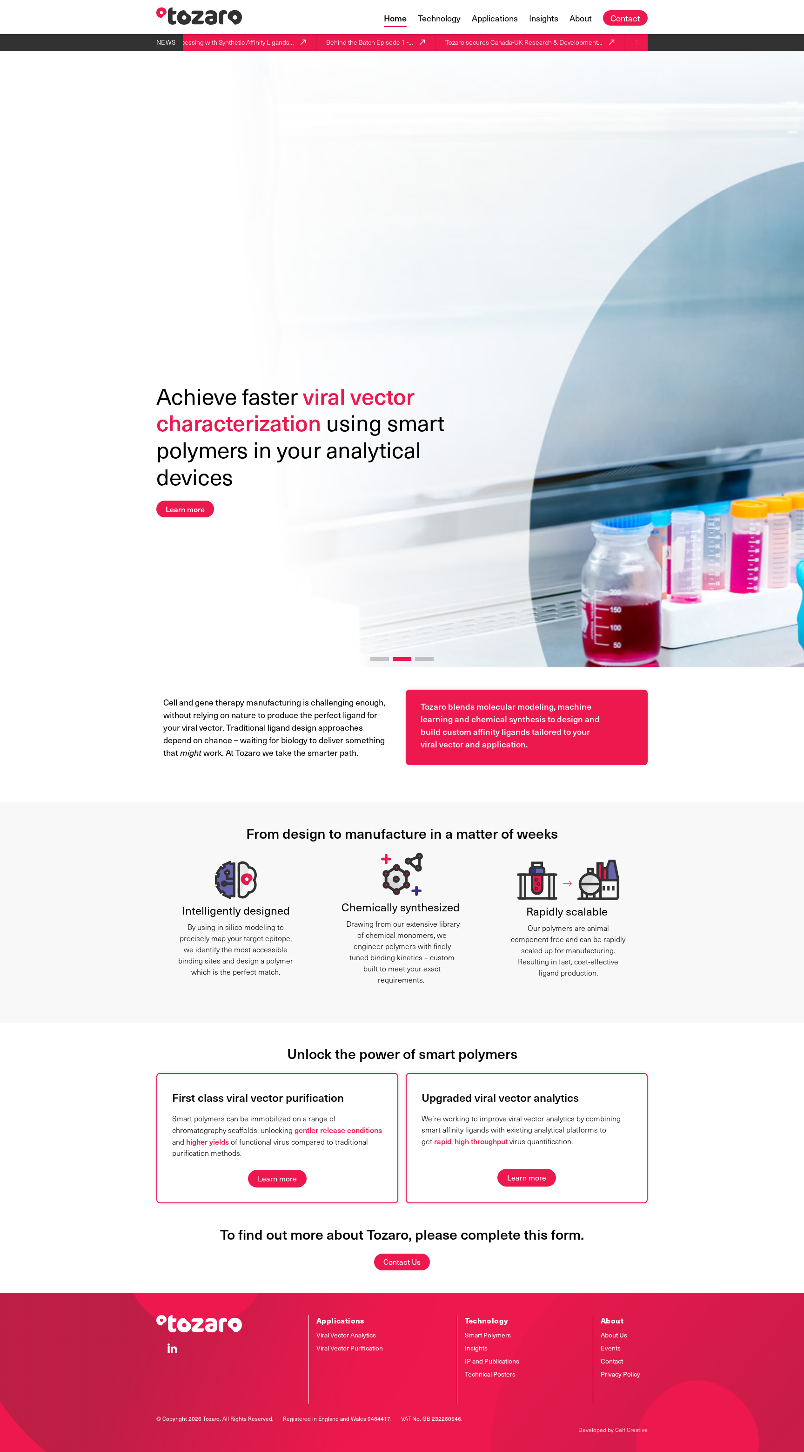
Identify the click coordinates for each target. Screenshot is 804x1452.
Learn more (185, 509)
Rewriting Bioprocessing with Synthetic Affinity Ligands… (185, 42)
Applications (495, 18)
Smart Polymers (488, 1334)
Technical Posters (490, 1374)
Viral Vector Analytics (346, 1334)
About (581, 18)
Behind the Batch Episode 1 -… (340, 42)
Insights (543, 18)
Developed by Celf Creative (613, 1429)
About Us (614, 1334)
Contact (625, 18)
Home (395, 18)
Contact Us (402, 1262)
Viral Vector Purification (349, 1347)
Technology (439, 18)
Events (611, 1347)
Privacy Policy (620, 1374)
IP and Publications (492, 1361)
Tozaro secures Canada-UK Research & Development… (495, 42)
